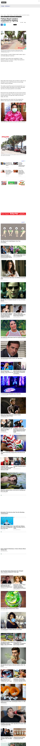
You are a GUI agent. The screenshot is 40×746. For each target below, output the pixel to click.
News (2, 16)
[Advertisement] (20, 10)
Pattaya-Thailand (6, 16)
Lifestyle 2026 (12, 16)
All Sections (7, 6)
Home (2, 14)
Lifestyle (2, 6)
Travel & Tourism (18, 16)
